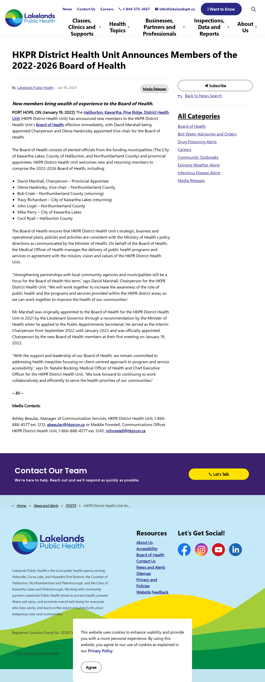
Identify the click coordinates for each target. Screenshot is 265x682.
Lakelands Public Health (35, 87)
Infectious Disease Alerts (199, 173)
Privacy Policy (100, 651)
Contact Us (86, 8)
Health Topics (117, 27)
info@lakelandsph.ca (177, 8)
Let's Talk (221, 474)
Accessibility (147, 548)
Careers (107, 8)
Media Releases (154, 88)
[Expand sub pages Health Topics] (128, 27)
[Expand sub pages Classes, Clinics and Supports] (100, 27)
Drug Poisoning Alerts (197, 142)
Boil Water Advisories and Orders (207, 134)
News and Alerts (150, 567)
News (67, 8)
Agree (91, 667)
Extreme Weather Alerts (199, 165)
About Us (245, 27)
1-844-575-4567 (136, 8)
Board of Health (50, 124)
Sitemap (143, 573)
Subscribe (217, 85)
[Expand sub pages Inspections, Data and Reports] (228, 27)
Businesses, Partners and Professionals (159, 27)
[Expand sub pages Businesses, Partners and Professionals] (183, 27)
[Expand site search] (253, 9)
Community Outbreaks (198, 157)
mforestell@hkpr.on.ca (125, 431)
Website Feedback (152, 592)
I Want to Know (221, 9)
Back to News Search (203, 95)
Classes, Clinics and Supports (81, 27)
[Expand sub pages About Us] (256, 27)
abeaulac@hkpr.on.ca (66, 424)
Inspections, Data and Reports (209, 27)
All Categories (199, 115)
